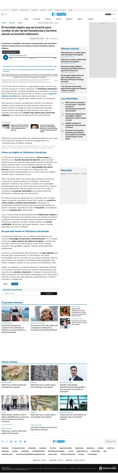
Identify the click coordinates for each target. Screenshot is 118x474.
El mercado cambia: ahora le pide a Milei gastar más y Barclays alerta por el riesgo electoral (72, 78)
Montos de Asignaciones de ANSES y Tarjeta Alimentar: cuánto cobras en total (75, 117)
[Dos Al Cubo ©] (107, 468)
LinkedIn (15, 441)
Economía (36, 19)
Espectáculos (82, 451)
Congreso (42, 10)
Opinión (80, 19)
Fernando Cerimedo (60, 10)
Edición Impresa (38, 451)
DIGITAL (40, 460)
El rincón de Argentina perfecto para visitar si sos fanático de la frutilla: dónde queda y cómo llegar (75, 134)
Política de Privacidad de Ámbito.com (30, 454)
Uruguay (90, 19)
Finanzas (48, 19)
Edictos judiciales (68, 454)
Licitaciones (92, 454)
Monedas (63, 173)
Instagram (11, 441)
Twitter (2, 441)
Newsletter (114, 18)
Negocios (69, 19)
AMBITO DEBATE (75, 460)
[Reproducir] (5, 57)
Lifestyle (110, 448)
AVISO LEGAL (52, 454)
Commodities (76, 173)
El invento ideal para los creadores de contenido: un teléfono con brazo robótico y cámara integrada (14, 328)
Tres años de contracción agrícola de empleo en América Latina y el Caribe (73, 88)
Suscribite (49, 293)
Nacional (5, 451)
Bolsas (69, 173)
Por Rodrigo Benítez (7, 424)
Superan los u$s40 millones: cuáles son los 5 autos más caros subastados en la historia (20, 127)
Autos (70, 451)
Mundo (15, 451)
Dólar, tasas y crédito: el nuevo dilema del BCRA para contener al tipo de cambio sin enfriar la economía (15, 418)
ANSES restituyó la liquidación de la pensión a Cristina (75, 125)
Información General (56, 451)
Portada (5, 448)
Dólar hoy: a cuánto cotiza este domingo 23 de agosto (73, 60)
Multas (81, 454)
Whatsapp (25, 441)
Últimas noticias (18, 448)
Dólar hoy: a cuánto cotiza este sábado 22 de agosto (14, 432)
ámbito (4, 23)
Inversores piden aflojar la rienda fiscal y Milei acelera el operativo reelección (73, 68)
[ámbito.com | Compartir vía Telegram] (54, 38)
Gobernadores (24, 10)
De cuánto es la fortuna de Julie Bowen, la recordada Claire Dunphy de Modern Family (30, 66)
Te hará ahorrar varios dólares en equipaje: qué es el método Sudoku (73, 417)
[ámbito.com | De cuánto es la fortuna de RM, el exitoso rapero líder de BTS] (65, 323)
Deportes (25, 451)
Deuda (50, 10)
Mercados (14, 10)
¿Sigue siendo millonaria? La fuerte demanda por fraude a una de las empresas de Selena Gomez (79, 312)
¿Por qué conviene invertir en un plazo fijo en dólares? (44, 428)
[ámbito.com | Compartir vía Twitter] (50, 38)
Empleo (70, 10)
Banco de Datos (66, 448)
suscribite (108, 14)
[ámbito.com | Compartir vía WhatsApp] (45, 38)
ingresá (114, 14)
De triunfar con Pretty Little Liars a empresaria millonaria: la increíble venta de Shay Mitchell (44, 327)
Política (58, 19)
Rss (104, 451)
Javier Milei (34, 10)
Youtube (20, 441)
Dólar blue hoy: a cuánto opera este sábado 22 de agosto (43, 416)
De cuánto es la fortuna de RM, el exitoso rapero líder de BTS (79, 322)
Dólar (26, 19)
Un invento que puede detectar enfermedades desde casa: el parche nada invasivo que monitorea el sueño (48, 128)
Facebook (6, 441)
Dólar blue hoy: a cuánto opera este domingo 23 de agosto (73, 53)
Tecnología (95, 451)
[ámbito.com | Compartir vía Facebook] (47, 38)
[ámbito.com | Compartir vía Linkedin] (52, 38)
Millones (20, 23)
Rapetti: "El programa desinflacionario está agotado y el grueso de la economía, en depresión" (73, 388)
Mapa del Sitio (7, 454)
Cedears (83, 173)
